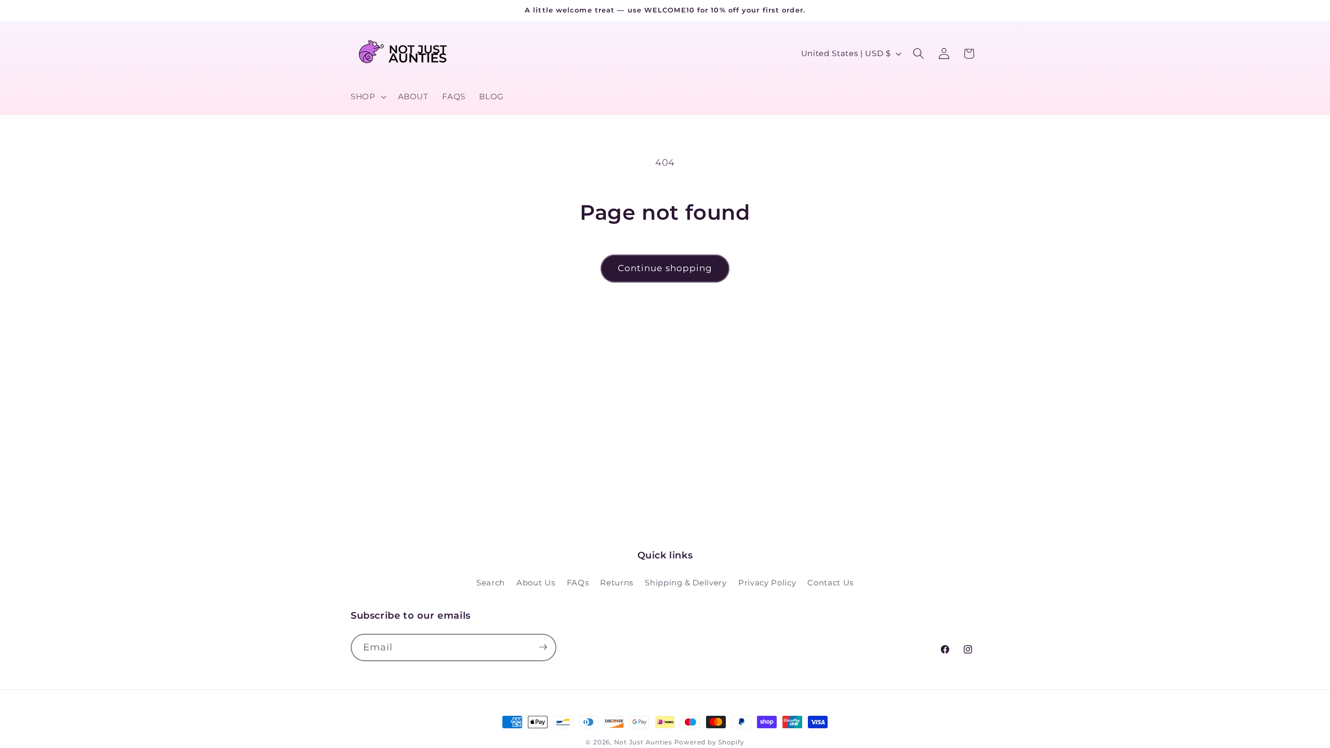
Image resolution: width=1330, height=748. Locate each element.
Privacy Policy (767, 582)
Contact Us (830, 582)
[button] (367, 97)
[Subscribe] (542, 647)
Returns (616, 582)
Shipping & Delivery (686, 582)
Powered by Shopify (709, 742)
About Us (535, 582)
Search (490, 582)
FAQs (578, 582)
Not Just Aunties (643, 742)
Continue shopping (665, 268)
